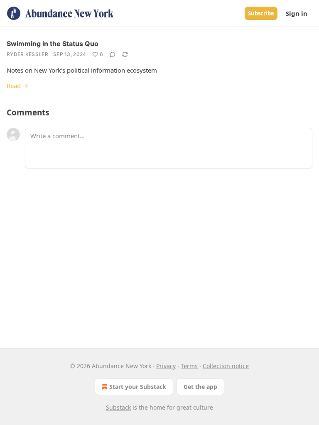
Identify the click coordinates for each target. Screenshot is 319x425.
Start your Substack (137, 387)
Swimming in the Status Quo (52, 43)
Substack (118, 407)
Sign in (296, 13)
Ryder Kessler (27, 54)
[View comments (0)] (112, 54)
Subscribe (261, 13)
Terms (189, 366)
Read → (17, 85)
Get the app (200, 387)
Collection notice (226, 366)
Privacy (166, 366)
